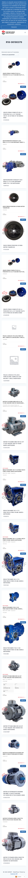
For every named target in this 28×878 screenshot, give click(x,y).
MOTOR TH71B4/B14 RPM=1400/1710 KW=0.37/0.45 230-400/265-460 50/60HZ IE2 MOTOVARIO (13, 859)
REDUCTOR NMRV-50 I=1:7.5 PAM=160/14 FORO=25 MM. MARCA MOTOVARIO (13, 581)
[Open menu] (25, 32)
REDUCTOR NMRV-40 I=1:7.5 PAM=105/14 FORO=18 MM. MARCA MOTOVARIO (13, 512)
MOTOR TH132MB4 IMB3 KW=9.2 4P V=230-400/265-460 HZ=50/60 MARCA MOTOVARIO (13, 443)
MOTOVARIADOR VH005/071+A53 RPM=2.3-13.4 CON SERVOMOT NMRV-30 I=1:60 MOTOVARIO (12, 181)
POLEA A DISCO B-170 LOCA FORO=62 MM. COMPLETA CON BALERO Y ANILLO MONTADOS (12, 376)
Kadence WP (14, 874)
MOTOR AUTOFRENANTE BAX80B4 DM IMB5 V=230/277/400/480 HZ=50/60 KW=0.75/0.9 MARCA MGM (14, 793)
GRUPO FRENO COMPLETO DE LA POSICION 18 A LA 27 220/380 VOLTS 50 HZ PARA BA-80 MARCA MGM (14, 311)
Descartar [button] (14, 27)
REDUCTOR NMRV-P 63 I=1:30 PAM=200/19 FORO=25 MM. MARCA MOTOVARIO (13, 649)
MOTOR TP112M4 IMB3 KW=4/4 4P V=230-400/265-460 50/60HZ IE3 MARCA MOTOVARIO (13, 727)
